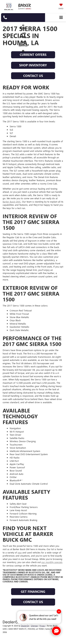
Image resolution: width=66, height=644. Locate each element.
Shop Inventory (33, 65)
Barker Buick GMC (12, 201)
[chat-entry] (56, 631)
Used (23, 36)
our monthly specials (51, 562)
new (20, 552)
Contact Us (33, 76)
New (23, 28)
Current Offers (33, 54)
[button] (23, 17)
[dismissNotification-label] (59, 611)
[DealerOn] (12, 621)
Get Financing (33, 591)
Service (23, 45)
